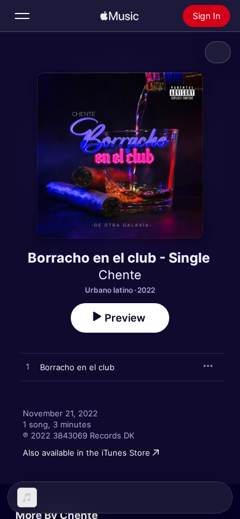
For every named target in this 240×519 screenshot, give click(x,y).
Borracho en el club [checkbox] (77, 367)
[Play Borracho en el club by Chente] (27, 367)
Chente (120, 274)
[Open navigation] (22, 16)
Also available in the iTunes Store (86, 453)
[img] (119, 16)
